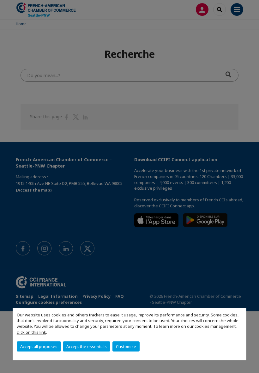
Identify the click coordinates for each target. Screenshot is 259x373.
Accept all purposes (38, 346)
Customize (126, 346)
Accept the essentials (86, 346)
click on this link (31, 332)
